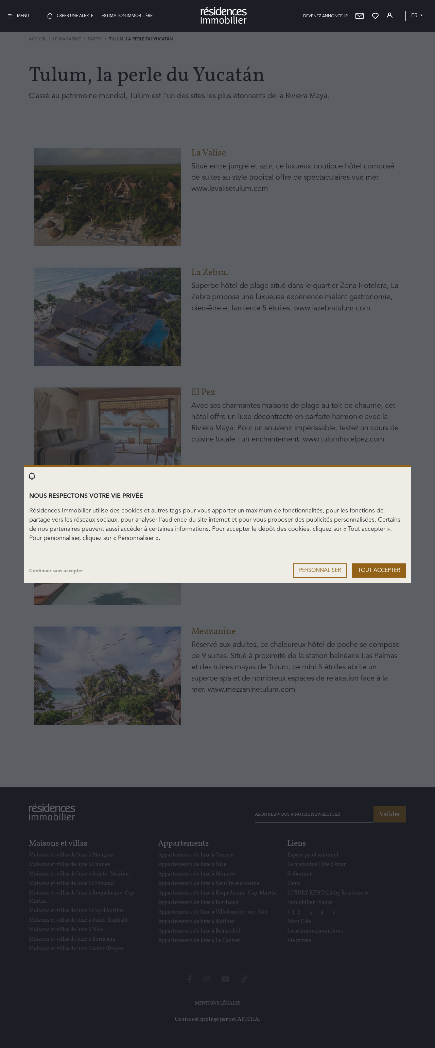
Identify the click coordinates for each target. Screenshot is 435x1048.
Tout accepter (379, 570)
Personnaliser (320, 570)
